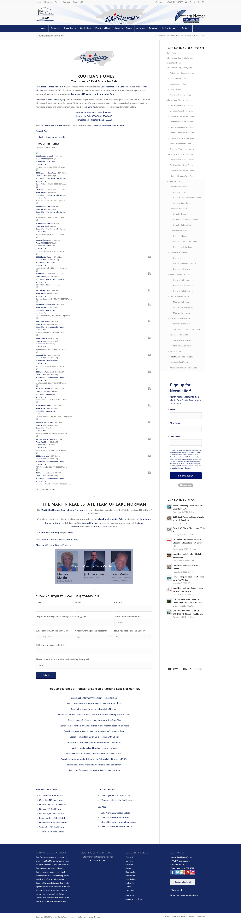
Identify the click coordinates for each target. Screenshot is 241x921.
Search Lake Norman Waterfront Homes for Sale (94, 697)
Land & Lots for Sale (178, 84)
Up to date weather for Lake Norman (186, 658)
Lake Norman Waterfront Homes (180, 100)
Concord (129, 857)
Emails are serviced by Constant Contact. (185, 467)
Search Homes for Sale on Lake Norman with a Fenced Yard (94, 753)
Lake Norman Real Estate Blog (63, 539)
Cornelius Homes (180, 214)
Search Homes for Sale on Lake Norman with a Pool (94, 736)
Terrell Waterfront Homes (180, 144)
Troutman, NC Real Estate (51, 831)
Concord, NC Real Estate (51, 795)
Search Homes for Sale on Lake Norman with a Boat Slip (94, 720)
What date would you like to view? (52, 630)
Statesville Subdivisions (182, 346)
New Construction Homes (180, 95)
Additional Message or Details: (51, 645)
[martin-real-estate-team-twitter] (177, 873)
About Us (48, 2)
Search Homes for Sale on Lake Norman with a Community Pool (94, 731)
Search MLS (78, 2)
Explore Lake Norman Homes (89, 917)
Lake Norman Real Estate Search (116, 826)
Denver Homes (179, 258)
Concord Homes (179, 192)
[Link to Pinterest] (203, 2)
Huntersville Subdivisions (183, 291)
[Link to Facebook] (190, 2)
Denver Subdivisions (181, 269)
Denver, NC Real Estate (50, 809)
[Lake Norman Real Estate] (45, 14)
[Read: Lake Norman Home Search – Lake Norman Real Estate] (169, 589)
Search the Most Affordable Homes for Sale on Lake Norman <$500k (94, 759)
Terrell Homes (175, 351)
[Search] (198, 28)
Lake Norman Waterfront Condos (180, 154)
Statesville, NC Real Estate (51, 827)
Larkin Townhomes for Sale (52, 136)
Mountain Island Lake (134, 899)
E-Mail (78, 602)
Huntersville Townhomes (183, 285)
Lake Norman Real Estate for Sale (180, 58)
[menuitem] (39, 2)
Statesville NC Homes (182, 340)
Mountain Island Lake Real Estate (116, 800)
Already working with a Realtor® (91, 630)
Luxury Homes (176, 89)
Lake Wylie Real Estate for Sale (115, 795)
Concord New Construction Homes (187, 197)
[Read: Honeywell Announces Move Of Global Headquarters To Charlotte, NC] (169, 540)
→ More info (41, 164)
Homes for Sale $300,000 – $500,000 (94, 116)
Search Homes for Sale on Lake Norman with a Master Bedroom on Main (94, 725)
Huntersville (130, 872)
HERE (71, 532)
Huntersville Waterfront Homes (182, 122)
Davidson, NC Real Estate (51, 813)
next (53, 147)
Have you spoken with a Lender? (129, 630)
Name (39, 602)
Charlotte (90, 106)
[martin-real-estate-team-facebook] (172, 873)
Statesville (130, 883)
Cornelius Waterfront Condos (182, 159)
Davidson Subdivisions (182, 247)
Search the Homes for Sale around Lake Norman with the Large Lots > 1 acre (94, 714)
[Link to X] (194, 2)
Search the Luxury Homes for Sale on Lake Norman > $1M (94, 703)
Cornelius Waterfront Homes (181, 105)
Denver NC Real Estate (179, 252)
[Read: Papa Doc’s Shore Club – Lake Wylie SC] (169, 529)
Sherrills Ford (131, 879)
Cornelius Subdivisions (182, 225)
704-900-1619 (100, 526)
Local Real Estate (173, 181)
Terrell (128, 886)
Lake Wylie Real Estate (179, 362)
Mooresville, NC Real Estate (52, 818)
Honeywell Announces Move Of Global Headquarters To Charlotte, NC (189, 542)
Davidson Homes (180, 236)
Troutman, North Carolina (48, 99)
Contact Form (88, 522)
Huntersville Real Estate (179, 274)
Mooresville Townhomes (183, 313)
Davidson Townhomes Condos (185, 241)
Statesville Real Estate (179, 335)
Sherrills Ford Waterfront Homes (183, 133)
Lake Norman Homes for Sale (115, 817)
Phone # (118, 602)
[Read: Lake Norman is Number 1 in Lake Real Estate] (169, 555)
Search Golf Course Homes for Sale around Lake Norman (94, 742)
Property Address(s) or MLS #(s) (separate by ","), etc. (62, 616)
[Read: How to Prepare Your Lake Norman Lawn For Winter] (169, 578)
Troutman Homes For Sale (50, 35)
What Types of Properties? (128, 616)
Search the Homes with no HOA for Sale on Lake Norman (94, 764)
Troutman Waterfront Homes (182, 149)
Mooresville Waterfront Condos (183, 176)
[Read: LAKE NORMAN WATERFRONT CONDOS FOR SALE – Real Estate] (169, 612)
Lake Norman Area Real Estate (115, 812)
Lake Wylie (130, 895)
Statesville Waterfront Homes (182, 138)
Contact (66, 2)
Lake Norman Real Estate (114, 86)
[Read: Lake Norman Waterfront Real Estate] (169, 566)
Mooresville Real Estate (179, 296)
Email (172, 410)
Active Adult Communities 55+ (182, 73)
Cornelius (129, 861)
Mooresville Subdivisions (183, 307)
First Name (175, 423)
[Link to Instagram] (199, 2)
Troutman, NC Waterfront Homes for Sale (92, 94)
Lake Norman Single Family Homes (180, 68)
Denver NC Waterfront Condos (182, 170)
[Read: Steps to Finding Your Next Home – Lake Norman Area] (169, 506)
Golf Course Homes (178, 78)
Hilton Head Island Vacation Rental (184, 895)
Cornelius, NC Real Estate (51, 800)
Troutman (130, 890)
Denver (129, 868)
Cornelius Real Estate (178, 208)
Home (38, 2)
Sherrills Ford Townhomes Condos (187, 329)
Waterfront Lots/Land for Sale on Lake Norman (94, 748)
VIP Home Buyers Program (58, 545)
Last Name (175, 437)
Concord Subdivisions (182, 203)
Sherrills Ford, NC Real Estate (53, 822)
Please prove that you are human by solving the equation (64, 659)
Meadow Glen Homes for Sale (109, 125)
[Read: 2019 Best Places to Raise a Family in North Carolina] (169, 518)
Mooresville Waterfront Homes (182, 127)
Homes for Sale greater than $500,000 (94, 119)
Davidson (129, 864)
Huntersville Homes (181, 280)
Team (57, 2)
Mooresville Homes (181, 302)
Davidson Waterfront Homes (181, 111)
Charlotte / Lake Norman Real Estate (118, 821)
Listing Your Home (174, 63)
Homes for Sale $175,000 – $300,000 (94, 112)
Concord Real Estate (178, 186)
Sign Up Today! (185, 476)
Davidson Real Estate (178, 230)
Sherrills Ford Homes (181, 324)
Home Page (171, 53)
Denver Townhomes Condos (185, 263)
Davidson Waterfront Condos (182, 165)
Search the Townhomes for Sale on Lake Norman (94, 709)
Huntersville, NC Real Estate (52, 804)
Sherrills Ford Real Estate (180, 318)
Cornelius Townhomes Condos (185, 219)
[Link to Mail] (186, 2)
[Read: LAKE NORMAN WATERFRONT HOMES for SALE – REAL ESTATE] (169, 600)
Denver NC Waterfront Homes (182, 116)
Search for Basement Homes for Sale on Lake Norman (94, 770)
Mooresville (130, 875)
